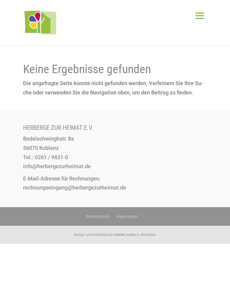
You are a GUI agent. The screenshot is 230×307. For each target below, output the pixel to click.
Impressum (126, 216)
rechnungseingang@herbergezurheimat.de (74, 187)
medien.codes (125, 235)
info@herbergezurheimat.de (57, 166)
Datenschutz (98, 216)
